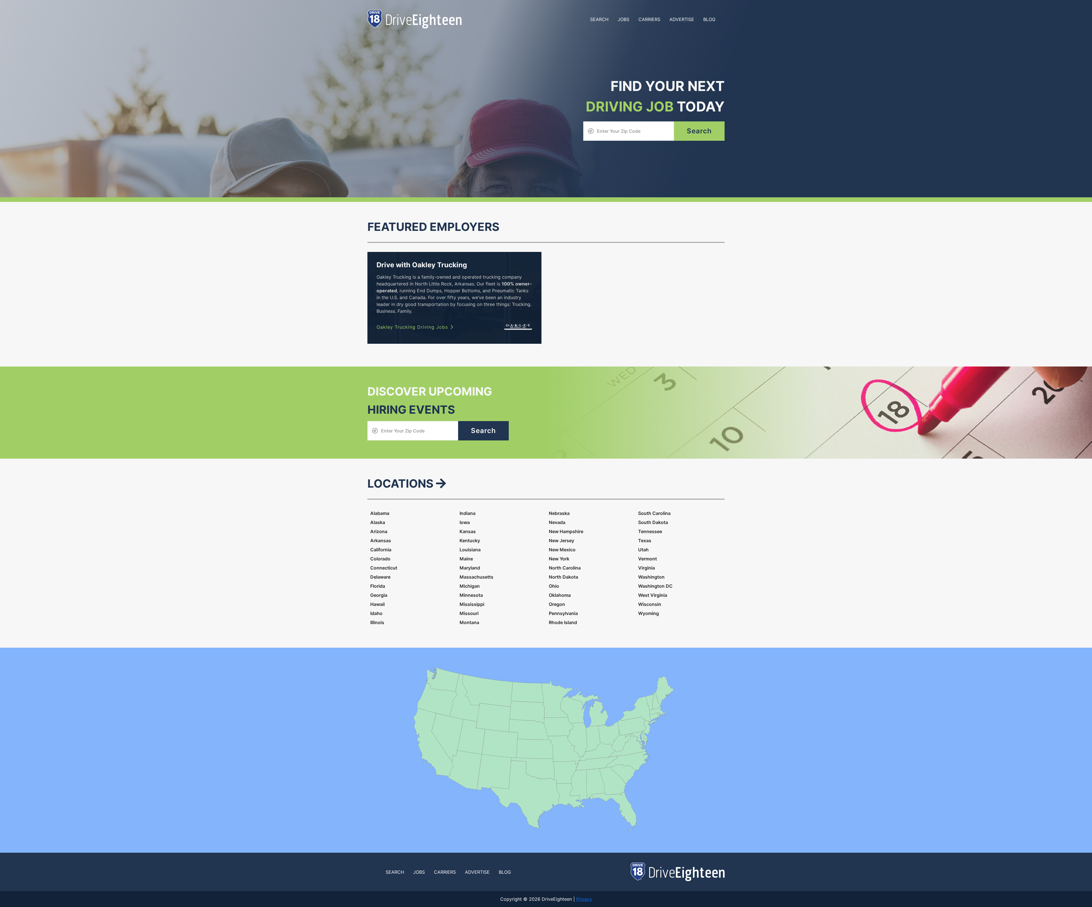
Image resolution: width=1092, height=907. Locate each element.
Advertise (681, 19)
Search (599, 19)
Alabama (379, 513)
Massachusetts (476, 577)
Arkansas (380, 540)
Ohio (554, 586)
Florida (377, 586)
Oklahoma (560, 595)
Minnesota (471, 595)
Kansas (468, 531)
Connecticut (383, 568)
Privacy (584, 899)
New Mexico (562, 549)
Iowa (465, 522)
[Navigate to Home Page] (414, 19)
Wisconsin (649, 604)
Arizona (378, 531)
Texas (644, 540)
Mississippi (472, 604)
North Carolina (565, 568)
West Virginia (652, 595)
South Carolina (654, 513)
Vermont (647, 559)
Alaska (377, 522)
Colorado (380, 559)
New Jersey (561, 540)
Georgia (378, 595)
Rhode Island (563, 622)
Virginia (646, 568)
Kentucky (470, 540)
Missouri (469, 613)
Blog (709, 19)
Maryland (470, 568)
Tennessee (650, 531)
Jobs (623, 19)
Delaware (380, 577)
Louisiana (470, 549)
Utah (643, 549)
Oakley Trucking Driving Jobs (412, 327)
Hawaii (377, 604)
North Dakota (563, 577)
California (380, 549)
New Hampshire (566, 531)
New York (559, 559)
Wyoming (648, 613)
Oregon (557, 604)
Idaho (376, 613)
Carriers (649, 19)
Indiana (467, 513)
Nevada (557, 522)
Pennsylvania (563, 613)
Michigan (470, 586)
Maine (466, 559)
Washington (651, 577)
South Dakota (653, 522)
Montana (469, 622)
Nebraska (559, 513)
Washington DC (655, 586)
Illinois (377, 622)
